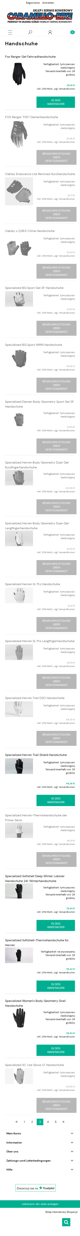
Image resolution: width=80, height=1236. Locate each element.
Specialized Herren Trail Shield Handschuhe (36, 755)
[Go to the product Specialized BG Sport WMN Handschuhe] (19, 358)
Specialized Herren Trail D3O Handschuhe (34, 698)
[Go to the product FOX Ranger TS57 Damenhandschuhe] (19, 134)
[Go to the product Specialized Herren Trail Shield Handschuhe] (19, 766)
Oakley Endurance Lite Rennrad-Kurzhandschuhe (40, 174)
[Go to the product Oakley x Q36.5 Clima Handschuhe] (19, 248)
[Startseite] (40, 16)
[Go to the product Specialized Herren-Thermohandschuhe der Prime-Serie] (19, 830)
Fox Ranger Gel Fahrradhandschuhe (30, 57)
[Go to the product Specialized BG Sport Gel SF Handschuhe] (19, 299)
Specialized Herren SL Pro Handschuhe (32, 584)
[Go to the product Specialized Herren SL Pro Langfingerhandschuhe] (19, 652)
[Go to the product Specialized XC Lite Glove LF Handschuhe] (19, 1076)
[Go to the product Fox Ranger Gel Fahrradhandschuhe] (19, 74)
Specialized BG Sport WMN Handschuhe (33, 345)
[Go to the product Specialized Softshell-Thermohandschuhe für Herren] (19, 955)
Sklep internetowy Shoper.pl (61, 1212)
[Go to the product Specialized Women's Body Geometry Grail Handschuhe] (19, 1018)
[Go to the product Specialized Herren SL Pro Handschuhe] (19, 595)
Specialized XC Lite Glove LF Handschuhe (34, 1065)
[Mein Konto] (50, 32)
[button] (10, 32)
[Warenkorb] (70, 32)
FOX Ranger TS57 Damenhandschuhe (31, 117)
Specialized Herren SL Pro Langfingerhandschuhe (40, 641)
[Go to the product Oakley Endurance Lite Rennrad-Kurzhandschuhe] (19, 191)
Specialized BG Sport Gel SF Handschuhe (34, 288)
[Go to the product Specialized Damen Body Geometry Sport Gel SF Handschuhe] (19, 420)
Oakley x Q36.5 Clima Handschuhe (30, 231)
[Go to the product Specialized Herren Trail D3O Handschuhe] (19, 709)
